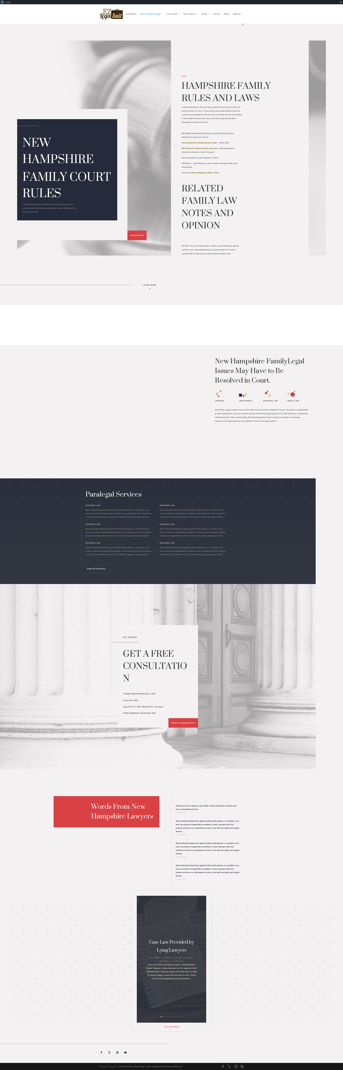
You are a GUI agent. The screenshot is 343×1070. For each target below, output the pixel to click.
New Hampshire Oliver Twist (205, 173)
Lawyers (164, 961)
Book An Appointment (183, 723)
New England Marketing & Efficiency (164, 1066)
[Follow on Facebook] (101, 1052)
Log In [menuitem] (8, 2)
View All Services (96, 569)
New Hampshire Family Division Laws (199, 143)
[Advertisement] (171, 325)
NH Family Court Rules (192, 133)
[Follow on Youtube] (125, 1052)
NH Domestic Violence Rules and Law (199, 148)
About (227, 14)
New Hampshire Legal (150, 14)
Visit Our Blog (171, 1027)
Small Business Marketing (131, 1066)
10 (181, 1016)
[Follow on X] (109, 1052)
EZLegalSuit (131, 14)
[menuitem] (2, 2)
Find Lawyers (189, 14)
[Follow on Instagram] (117, 1052)
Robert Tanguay (162, 958)
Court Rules (172, 14)
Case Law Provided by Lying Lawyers (171, 946)
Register (237, 14)
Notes (204, 14)
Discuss (216, 14)
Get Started (137, 235)
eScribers (186, 163)
